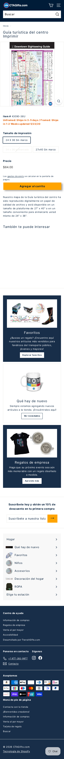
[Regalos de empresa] (32, 443)
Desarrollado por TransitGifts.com (21, 639)
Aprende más (32, 481)
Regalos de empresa (14, 625)
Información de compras (16, 620)
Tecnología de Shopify (16, 751)
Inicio (6, 26)
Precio (7, 160)
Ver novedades (32, 416)
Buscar (7, 731)
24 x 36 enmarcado (17, 149)
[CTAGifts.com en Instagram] (34, 658)
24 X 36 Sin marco (17, 140)
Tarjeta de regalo (12, 726)
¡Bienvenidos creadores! (16, 711)
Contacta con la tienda (15, 707)
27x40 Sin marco (46, 149)
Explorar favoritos (32, 355)
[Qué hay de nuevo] (32, 382)
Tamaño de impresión (17, 133)
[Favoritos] (32, 313)
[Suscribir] (52, 519)
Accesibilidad (10, 634)
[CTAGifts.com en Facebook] (40, 658)
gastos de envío (15, 176)
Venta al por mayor (13, 630)
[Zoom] (58, 101)
